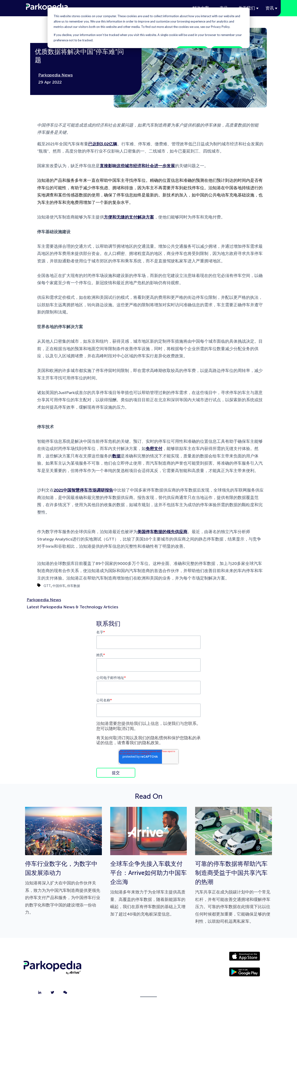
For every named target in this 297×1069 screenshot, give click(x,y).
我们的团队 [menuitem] (148, 981)
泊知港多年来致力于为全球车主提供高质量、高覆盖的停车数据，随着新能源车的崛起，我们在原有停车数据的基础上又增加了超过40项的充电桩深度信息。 (148, 888)
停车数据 (73, 586)
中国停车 (58, 586)
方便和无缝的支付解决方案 (129, 217)
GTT (47, 586)
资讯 (269, 8)
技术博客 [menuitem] (148, 993)
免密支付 (154, 448)
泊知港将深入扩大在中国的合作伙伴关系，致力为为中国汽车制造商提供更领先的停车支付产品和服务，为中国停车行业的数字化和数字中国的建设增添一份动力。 (62, 887)
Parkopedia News (55, 75)
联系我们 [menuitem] (148, 969)
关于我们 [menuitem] (148, 958)
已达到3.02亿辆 (102, 144)
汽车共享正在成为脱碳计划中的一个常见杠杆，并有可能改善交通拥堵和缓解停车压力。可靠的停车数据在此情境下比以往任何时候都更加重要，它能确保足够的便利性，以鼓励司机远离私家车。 (232, 892)
